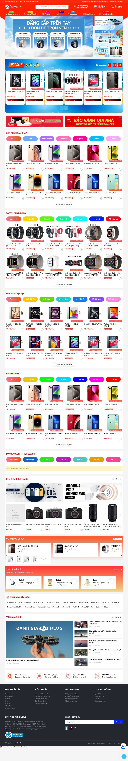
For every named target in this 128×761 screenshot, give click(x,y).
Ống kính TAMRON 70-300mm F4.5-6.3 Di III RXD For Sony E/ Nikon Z (112, 525)
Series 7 (98, 607)
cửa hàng (101, 7)
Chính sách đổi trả (41, 698)
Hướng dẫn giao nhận (71, 698)
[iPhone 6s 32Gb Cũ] (26, 559)
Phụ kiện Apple (107, 14)
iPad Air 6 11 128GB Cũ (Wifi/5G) (13, 325)
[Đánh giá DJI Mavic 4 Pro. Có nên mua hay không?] (81, 643)
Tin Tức (97, 698)
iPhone (47, 14)
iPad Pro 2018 (83, 602)
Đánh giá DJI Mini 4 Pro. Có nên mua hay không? (105, 659)
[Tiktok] (70, 728)
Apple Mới (97, 694)
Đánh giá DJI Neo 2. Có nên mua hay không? (22, 660)
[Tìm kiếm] (38, 7)
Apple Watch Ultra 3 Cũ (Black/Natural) (13, 245)
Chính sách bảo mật (41, 694)
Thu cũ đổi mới (99, 696)
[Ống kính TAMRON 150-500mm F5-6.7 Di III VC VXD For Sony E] (93, 513)
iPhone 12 (107, 607)
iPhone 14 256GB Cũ (110, 163)
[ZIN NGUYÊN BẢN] (105, 548)
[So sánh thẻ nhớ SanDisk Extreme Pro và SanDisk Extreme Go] (81, 624)
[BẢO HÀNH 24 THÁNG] (11, 548)
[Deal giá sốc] (26, 65)
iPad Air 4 (76, 607)
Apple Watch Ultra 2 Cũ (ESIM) (33, 245)
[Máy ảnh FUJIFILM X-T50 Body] (54, 513)
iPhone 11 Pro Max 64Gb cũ (54, 91)
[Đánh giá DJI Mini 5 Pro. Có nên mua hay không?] (81, 652)
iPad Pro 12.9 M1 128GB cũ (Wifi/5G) (34, 354)
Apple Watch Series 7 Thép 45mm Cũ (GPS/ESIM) (15, 274)
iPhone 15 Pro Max (25, 602)
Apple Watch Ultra (44, 607)
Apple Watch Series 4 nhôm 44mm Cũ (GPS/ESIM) (112, 274)
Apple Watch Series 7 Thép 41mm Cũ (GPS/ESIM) (34, 274)
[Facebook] (66, 728)
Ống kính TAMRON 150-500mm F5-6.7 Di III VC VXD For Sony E (92, 525)
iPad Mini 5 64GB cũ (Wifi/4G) (110, 325)
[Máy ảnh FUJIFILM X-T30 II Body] (73, 513)
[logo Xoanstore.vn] (13, 6)
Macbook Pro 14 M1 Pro (14, 607)
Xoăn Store (20, 743)
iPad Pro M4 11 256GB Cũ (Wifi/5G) (34, 325)
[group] (49, 36)
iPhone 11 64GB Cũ (110, 193)
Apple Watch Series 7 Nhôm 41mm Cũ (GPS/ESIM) (72, 93)
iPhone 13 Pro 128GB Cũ (92, 193)
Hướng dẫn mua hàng (71, 694)
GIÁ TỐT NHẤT (71, 546)
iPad (59, 14)
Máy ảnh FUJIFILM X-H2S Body (14, 525)
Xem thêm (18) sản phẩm (64, 284)
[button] (6, 36)
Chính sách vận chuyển (42, 696)
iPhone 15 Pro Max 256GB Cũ (14, 164)
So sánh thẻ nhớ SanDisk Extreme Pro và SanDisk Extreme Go (105, 623)
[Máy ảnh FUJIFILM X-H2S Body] (15, 513)
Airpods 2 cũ (106, 602)
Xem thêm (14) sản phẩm (64, 204)
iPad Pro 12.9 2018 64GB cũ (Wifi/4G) (93, 354)
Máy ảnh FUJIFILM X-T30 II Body (72, 525)
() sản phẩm (118, 7)
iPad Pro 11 (56, 607)
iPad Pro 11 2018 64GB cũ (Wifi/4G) (92, 92)
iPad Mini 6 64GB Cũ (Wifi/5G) (32, 92)
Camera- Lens (13, 14)
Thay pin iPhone (30, 607)
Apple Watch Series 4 (69, 602)
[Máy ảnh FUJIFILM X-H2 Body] (35, 513)
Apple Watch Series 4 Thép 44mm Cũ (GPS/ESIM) (93, 274)
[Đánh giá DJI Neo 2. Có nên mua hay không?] (39, 639)
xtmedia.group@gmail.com (99, 1)
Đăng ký (120, 1)
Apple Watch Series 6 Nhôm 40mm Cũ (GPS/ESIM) (73, 274)
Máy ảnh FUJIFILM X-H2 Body (35, 524)
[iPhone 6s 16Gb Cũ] (10, 559)
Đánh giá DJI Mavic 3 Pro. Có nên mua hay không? (102, 632)
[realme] (93, 492)
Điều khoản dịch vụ (71, 701)
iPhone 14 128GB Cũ (51, 163)
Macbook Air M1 (39, 602)
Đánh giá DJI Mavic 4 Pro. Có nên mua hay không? (102, 641)
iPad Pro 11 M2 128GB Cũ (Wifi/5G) (53, 325)
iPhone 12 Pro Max (87, 607)
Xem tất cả (115, 479)
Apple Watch (31, 14)
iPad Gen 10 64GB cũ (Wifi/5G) (71, 325)
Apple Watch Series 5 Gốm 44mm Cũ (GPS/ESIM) (53, 274)
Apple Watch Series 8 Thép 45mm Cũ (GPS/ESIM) (93, 245)
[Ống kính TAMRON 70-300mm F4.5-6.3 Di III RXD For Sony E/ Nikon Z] (112, 513)
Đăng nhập (113, 1)
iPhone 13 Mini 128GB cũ (92, 163)
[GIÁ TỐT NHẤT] (58, 548)
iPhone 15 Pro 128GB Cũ (72, 163)
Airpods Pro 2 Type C (53, 602)
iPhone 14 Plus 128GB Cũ (14, 193)
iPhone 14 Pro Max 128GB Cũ (34, 194)
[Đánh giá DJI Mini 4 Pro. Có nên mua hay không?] (81, 662)
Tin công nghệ (13, 617)
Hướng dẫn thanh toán (72, 696)
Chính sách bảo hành (41, 703)
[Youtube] (75, 728)
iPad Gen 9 (115, 602)
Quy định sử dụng (40, 701)
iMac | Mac (89, 14)
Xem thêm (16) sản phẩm (64, 364)
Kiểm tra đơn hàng (100, 701)
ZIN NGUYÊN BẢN (119, 546)
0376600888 (82, 8)
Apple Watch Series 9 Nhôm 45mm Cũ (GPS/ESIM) (54, 245)
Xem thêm (117, 539)
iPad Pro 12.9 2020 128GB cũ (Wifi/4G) (53, 354)
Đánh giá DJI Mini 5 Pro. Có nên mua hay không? (105, 650)
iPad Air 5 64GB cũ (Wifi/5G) (93, 324)
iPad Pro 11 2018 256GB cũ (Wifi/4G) (14, 354)
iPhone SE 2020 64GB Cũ (72, 193)
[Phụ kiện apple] (34, 492)
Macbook (73, 14)
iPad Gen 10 (66, 607)
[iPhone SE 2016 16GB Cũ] (18, 559)
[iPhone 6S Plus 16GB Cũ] (34, 559)
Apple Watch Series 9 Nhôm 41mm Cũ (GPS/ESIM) (73, 245)
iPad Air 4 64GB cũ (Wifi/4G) (15, 91)
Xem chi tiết (118, 570)
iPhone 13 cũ (95, 602)
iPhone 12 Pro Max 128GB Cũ (112, 92)
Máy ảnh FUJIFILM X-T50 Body (53, 525)
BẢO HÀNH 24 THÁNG (27, 546)
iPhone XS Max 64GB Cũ (33, 163)
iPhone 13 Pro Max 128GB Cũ (53, 194)
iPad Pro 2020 (11, 602)
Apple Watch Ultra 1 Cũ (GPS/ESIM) (111, 245)
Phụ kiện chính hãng (17, 479)
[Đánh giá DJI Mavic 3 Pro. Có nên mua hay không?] (81, 633)
